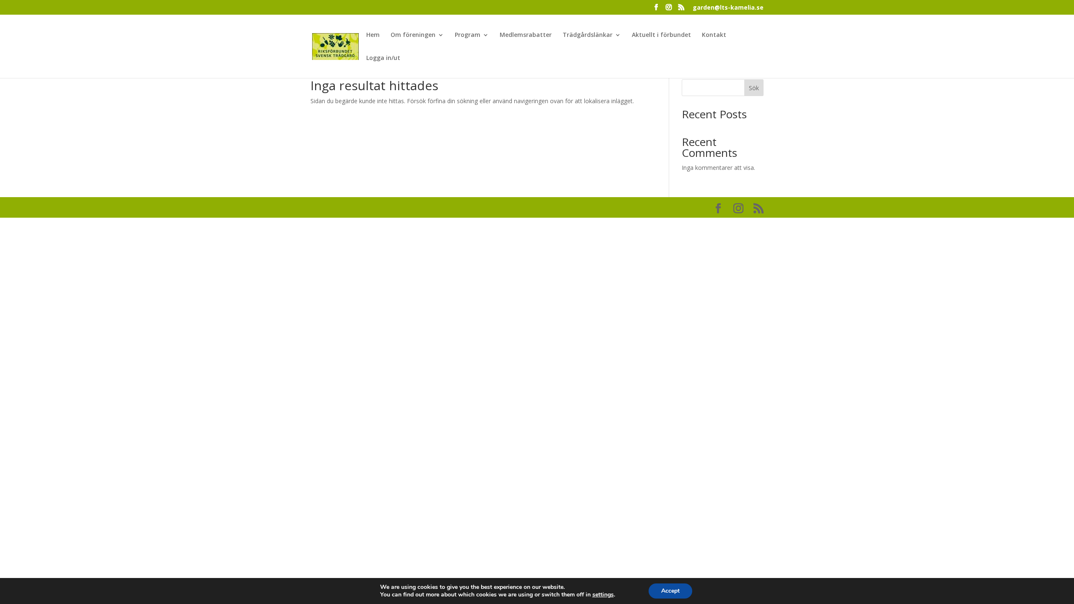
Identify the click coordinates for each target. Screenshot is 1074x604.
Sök (754, 88)
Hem (373, 35)
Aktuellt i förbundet (661, 35)
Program (467, 35)
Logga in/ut (383, 58)
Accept (670, 591)
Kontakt (714, 35)
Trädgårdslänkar (588, 35)
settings (603, 595)
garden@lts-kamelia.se (728, 8)
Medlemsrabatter (526, 35)
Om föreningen (413, 35)
